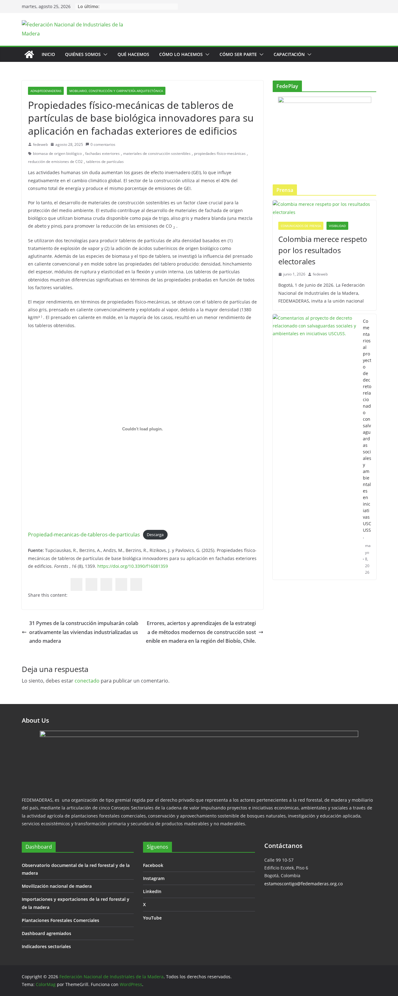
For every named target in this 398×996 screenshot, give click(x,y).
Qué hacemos (133, 54)
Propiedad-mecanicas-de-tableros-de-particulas (84, 534)
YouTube (152, 918)
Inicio (48, 54)
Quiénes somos (83, 54)
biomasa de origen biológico (57, 153)
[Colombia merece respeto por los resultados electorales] (324, 208)
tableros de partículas (105, 161)
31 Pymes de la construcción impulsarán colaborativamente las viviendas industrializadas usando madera (83, 632)
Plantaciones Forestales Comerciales (60, 920)
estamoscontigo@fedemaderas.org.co (303, 884)
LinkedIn (152, 891)
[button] (104, 54)
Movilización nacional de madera (57, 886)
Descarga (155, 535)
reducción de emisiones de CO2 (55, 161)
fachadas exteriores (102, 153)
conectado (87, 680)
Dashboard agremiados (46, 933)
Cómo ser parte (238, 54)
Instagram (153, 878)
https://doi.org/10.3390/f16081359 (132, 566)
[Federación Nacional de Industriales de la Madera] (29, 54)
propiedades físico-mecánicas (220, 153)
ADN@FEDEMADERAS (45, 91)
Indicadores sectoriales (46, 946)
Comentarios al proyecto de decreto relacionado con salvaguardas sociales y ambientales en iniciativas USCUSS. (367, 429)
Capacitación (289, 54)
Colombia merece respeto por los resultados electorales (322, 250)
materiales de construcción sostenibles (157, 153)
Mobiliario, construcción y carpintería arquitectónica (116, 91)
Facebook (153, 865)
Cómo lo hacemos (181, 54)
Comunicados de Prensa (301, 226)
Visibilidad (337, 226)
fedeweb (40, 144)
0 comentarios (102, 144)
